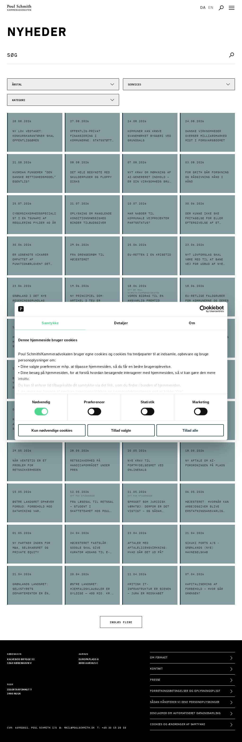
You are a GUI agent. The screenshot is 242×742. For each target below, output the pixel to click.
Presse (155, 680)
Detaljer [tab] (121, 323)
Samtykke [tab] (50, 323)
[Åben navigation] (231, 7)
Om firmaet (158, 657)
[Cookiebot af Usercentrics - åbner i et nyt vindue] (203, 308)
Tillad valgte (121, 430)
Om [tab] (192, 323)
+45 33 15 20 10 (114, 728)
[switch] (94, 411)
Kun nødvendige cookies (51, 430)
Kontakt (156, 668)
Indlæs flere (121, 622)
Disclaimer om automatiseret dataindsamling (185, 713)
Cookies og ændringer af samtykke (177, 724)
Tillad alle (190, 430)
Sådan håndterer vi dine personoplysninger (185, 702)
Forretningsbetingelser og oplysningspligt (185, 691)
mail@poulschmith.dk (79, 728)
